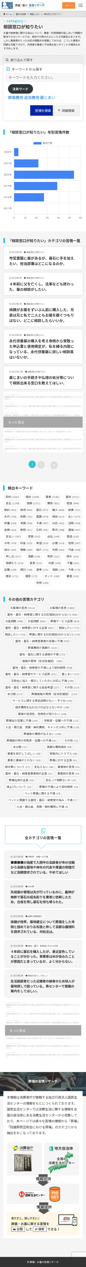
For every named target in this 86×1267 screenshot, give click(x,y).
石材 (42, 530)
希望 (42, 543)
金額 (10, 530)
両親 (58, 569)
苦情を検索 (43, 110)
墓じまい (47, 97)
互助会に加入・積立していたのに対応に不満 (42, 681)
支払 (12, 503)
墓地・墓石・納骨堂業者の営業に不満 (42, 641)
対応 (58, 523)
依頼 (26, 516)
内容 (54, 563)
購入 (58, 510)
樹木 (73, 556)
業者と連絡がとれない (24, 760)
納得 (26, 510)
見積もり (14, 563)
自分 (10, 550)
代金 (74, 550)
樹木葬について (17, 767)
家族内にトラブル (63, 753)
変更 (36, 563)
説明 (74, 523)
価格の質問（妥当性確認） (42, 661)
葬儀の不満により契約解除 (58, 787)
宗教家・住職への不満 (61, 720)
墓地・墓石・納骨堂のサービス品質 (31, 674)
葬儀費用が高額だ (42, 648)
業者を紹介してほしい (24, 753)
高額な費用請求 (59, 747)
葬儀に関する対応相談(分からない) (54, 634)
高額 (33, 503)
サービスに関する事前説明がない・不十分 (42, 701)
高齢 (34, 556)
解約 (10, 510)
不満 (42, 523)
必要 (58, 543)
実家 (53, 556)
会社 (53, 536)
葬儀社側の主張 (21, 780)
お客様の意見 (22, 608)
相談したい (69, 628)
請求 (32, 497)
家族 (34, 536)
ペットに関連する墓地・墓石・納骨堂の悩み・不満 (42, 800)
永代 (10, 516)
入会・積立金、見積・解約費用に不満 (42, 807)
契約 (12, 497)
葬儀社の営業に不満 (22, 720)
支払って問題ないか (61, 780)
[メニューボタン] (80, 5)
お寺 (10, 543)
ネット (51, 576)
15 (54, 465)
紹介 (42, 550)
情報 (26, 550)
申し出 (13, 556)
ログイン (68, 5)
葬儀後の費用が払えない (42, 734)
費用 (53, 503)
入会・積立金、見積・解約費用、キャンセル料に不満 (42, 727)
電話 (73, 536)
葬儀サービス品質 (64, 621)
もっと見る (16, 422)
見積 (26, 523)
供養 (10, 523)
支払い (13, 536)
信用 (74, 543)
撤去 (12, 576)
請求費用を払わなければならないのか (42, 707)
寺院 (42, 583)
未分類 (14, 694)
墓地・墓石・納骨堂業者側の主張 (28, 773)
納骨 (74, 510)
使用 (26, 530)
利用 (58, 550)
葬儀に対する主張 (63, 760)
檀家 (31, 576)
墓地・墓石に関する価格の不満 (42, 654)
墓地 (72, 497)
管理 (73, 503)
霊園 (42, 516)
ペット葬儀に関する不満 (42, 793)
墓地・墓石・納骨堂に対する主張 (29, 628)
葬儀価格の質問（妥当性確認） (54, 694)
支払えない (43, 767)
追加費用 (31, 97)
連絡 (74, 530)
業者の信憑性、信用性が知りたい (42, 714)
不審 (73, 563)
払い (74, 516)
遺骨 (42, 569)
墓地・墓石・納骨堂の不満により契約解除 (42, 667)
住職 (10, 569)
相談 (58, 516)
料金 (26, 543)
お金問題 (14, 621)
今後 (74, 569)
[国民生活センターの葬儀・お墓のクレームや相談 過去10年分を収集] (24, 5)
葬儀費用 (15, 97)
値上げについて (19, 787)
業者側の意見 (69, 767)
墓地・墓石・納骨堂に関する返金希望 (32, 687)
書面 (73, 576)
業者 (52, 497)
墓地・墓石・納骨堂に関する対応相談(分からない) (42, 614)
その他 (71, 687)
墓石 (42, 510)
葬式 (58, 530)
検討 (26, 569)
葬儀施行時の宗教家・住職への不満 (32, 740)
